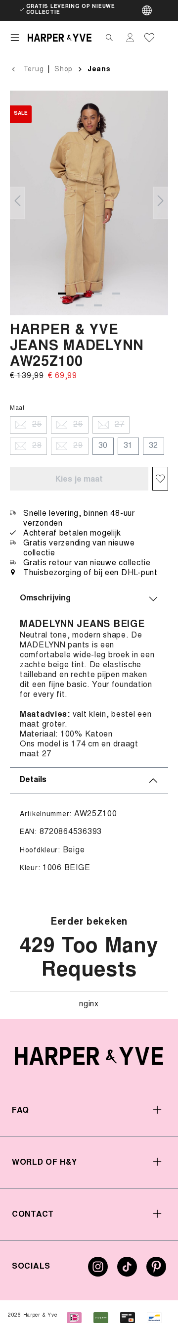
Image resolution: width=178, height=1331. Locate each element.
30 (103, 446)
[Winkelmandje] (164, 38)
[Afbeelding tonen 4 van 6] (116, 294)
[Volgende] (160, 203)
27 (119, 425)
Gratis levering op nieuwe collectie (70, 9)
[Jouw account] (130, 38)
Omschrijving (45, 598)
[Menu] (15, 38)
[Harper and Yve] (89, 1056)
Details (33, 780)
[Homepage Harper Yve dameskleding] (59, 38)
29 (78, 446)
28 (37, 446)
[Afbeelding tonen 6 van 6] (98, 305)
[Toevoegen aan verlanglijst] (160, 479)
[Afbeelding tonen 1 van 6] (62, 294)
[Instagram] (98, 1271)
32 (153, 446)
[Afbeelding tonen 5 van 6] (80, 305)
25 (37, 425)
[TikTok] (127, 1271)
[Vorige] (17, 203)
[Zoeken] (109, 38)
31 (128, 446)
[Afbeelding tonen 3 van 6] (98, 294)
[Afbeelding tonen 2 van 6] (80, 294)
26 (78, 425)
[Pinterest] (156, 1271)
